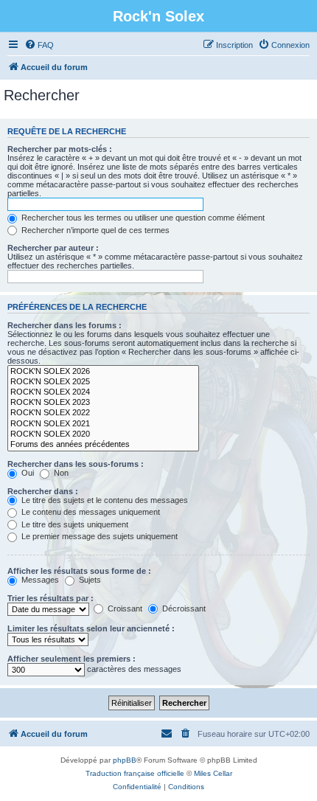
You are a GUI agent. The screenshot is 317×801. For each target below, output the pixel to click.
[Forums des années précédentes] (103, 445)
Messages (39, 579)
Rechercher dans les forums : (64, 325)
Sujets (89, 579)
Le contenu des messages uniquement (89, 511)
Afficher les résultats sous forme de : (79, 570)
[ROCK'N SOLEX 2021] (103, 424)
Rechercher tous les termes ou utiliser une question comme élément (142, 217)
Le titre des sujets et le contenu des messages (103, 500)
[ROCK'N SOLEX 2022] (103, 413)
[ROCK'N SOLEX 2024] (103, 392)
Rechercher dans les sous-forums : (75, 464)
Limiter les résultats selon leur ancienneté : (91, 628)
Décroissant (183, 608)
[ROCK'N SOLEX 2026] (103, 372)
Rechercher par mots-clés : (59, 149)
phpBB (124, 760)
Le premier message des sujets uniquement (98, 536)
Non (60, 472)
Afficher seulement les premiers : (71, 658)
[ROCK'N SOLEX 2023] (103, 403)
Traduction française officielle (135, 773)
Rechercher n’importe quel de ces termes (94, 230)
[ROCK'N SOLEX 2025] (103, 382)
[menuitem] (39, 45)
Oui (26, 472)
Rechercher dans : (42, 491)
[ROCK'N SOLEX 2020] (103, 434)
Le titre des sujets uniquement (73, 524)
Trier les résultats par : (50, 598)
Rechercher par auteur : (53, 247)
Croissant (123, 608)
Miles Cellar (213, 773)
